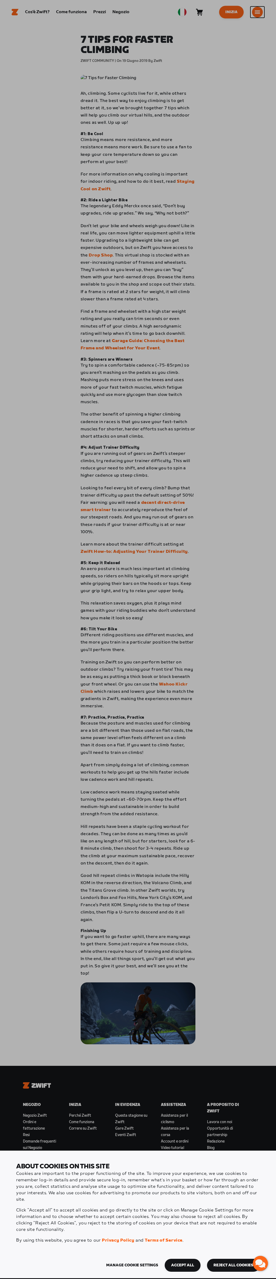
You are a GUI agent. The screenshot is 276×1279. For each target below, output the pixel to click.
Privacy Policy (118, 1240)
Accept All (182, 1265)
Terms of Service (163, 1240)
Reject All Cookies (233, 1265)
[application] (260, 1263)
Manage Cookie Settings (132, 1265)
